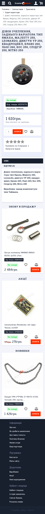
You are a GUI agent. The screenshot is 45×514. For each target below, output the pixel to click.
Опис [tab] (6, 161)
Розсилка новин (16, 502)
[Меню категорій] (3, 3)
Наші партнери (16, 447)
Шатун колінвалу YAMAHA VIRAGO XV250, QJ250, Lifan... (19, 254)
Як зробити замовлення (20, 431)
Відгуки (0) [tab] (9, 166)
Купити (17, 131)
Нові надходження (17, 480)
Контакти (14, 457)
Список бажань (16, 498)
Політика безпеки (17, 439)
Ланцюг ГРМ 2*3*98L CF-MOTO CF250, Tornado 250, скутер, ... (21, 398)
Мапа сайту (14, 461)
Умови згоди (15, 443)
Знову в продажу (22, 206)
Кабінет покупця (16, 490)
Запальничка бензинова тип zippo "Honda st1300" (20, 326)
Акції (22, 278)
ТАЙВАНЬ (20, 109)
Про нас (13, 427)
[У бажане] (26, 131)
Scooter (22, 3)
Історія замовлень (17, 494)
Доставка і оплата (17, 435)
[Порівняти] (31, 131)
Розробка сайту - (22, 510)
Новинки (23, 350)
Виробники (14, 472)
